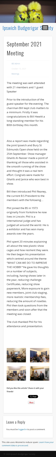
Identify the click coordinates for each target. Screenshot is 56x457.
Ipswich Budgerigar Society (28, 27)
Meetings (15, 74)
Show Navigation (45, 27)
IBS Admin (16, 63)
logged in (22, 429)
